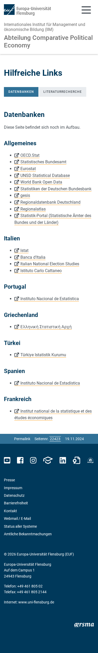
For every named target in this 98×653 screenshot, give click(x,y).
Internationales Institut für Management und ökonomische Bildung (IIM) (44, 27)
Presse (9, 480)
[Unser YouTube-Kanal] (7, 460)
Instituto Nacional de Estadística (50, 383)
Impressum (13, 488)
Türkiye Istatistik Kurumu (43, 354)
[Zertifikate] (76, 460)
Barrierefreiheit (16, 503)
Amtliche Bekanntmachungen (28, 534)
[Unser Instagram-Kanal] (33, 460)
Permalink (22, 439)
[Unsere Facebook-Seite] (20, 460)
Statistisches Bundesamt (43, 161)
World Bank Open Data (41, 182)
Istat (24, 250)
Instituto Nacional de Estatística (49, 298)
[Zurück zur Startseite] (27, 10)
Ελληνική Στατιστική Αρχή (46, 326)
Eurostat (28, 168)
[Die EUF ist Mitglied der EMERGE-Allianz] (90, 460)
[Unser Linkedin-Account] (62, 460)
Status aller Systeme (20, 526)
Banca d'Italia (32, 257)
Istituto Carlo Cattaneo (41, 270)
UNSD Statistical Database (45, 175)
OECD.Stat (29, 155)
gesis (25, 195)
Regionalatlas (33, 209)
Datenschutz (14, 495)
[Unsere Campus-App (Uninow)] (48, 460)
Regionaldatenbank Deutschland (50, 202)
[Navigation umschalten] (86, 10)
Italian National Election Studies (49, 263)
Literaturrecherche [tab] (62, 92)
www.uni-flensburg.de (36, 602)
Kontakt (10, 511)
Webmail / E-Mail (17, 518)
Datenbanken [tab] (21, 92)
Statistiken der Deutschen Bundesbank (55, 188)
